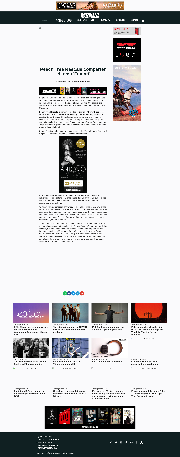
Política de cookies (68, 453)
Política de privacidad (53, 453)
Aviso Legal (40, 453)
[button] (59, 20)
